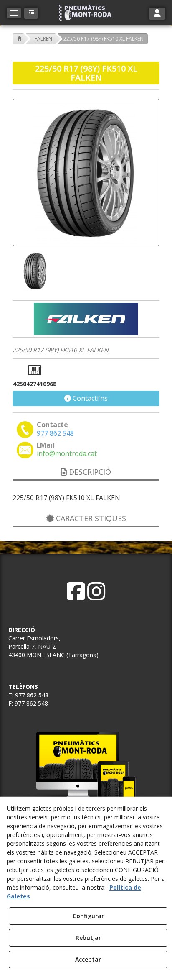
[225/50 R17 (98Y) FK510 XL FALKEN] (86, 172)
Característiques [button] (90, 518)
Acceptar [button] (88, 959)
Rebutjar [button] (88, 938)
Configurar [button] (88, 916)
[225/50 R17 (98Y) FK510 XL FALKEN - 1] (34, 271)
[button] (86, 13)
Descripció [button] (89, 472)
